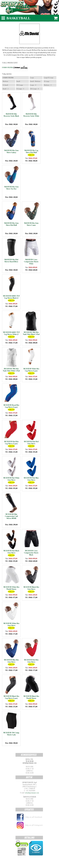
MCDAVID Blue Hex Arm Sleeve (11, 661)
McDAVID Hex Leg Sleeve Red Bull (31, 151)
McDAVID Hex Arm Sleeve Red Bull (11, 224)
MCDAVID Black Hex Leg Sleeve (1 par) (11, 697)
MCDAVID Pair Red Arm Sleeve (31, 443)
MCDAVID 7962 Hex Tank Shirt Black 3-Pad (31, 333)
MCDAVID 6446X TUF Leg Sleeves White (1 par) (11, 334)
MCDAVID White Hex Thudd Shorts (11, 588)
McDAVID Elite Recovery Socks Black (11, 115)
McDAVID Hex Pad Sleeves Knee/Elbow (11, 261)
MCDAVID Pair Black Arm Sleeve (11, 552)
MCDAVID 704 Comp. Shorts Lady (11, 734)
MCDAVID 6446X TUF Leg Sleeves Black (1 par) (11, 298)
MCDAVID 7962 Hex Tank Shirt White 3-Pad (11, 370)
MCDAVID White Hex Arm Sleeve (11, 624)
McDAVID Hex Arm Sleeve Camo (31, 224)
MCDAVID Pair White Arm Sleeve (11, 479)
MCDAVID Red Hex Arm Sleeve (31, 661)
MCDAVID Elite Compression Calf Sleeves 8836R (11, 516)
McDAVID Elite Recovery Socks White (31, 115)
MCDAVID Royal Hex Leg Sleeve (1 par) (11, 406)
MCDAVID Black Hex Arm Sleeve (31, 588)
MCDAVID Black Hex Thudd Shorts (31, 697)
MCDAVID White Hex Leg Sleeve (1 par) (31, 370)
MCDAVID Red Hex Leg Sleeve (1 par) (11, 443)
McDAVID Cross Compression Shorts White (31, 262)
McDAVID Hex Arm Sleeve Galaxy (11, 151)
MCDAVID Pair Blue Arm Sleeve (31, 479)
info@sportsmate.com (32, 793)
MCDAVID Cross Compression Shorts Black (31, 553)
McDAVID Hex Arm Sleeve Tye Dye (11, 188)
